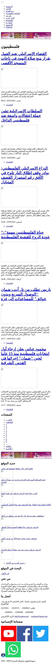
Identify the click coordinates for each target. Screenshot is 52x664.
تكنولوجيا (9, 20)
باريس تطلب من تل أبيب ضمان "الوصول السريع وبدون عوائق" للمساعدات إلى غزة (26, 294)
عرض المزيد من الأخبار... (16, 563)
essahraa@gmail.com (39, 616)
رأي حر (9, 16)
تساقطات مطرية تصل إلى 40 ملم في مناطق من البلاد (22, 516)
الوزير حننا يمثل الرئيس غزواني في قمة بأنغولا (19, 493)
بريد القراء (10, 11)
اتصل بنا (9, 23)
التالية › (8, 446)
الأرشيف (9, 25)
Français (9, 27)
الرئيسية (9, 6)
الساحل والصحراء (13, 13)
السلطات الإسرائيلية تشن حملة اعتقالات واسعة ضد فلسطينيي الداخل (21, 115)
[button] (2, 2)
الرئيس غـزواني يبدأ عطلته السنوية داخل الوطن (19, 527)
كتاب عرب (10, 18)
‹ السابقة (9, 422)
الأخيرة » (9, 449)
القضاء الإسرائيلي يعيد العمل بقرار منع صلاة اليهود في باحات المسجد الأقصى (26, 58)
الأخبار (8, 9)
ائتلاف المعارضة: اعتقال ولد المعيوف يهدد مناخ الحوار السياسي (26, 505)
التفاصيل (9, 105)
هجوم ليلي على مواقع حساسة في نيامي (17, 469)
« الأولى (9, 420)
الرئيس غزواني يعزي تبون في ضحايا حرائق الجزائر (21, 550)
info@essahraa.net (22, 616)
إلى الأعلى (5, 574)
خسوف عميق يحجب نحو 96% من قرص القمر (19, 539)
